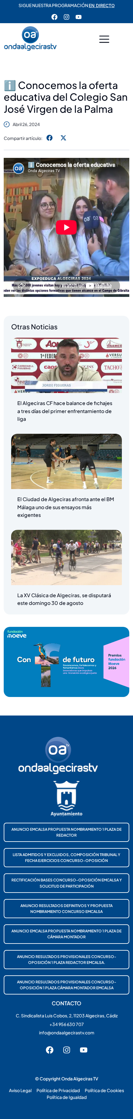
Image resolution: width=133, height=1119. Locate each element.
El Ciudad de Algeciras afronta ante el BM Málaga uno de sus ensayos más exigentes (65, 507)
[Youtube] (78, 17)
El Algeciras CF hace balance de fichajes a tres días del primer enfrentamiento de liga (64, 411)
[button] (104, 40)
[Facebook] (54, 17)
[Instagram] (66, 17)
